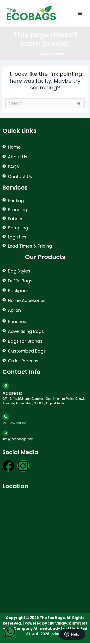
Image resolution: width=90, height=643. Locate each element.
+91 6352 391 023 (14, 423)
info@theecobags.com (18, 439)
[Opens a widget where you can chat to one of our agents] (72, 635)
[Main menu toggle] (80, 13)
